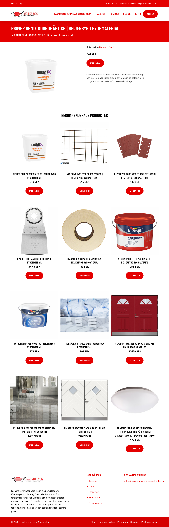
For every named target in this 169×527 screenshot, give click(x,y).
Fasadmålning (96, 503)
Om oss (115, 14)
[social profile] (21, 3)
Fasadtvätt (94, 491)
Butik (138, 14)
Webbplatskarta (149, 522)
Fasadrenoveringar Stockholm (72, 14)
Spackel (112, 47)
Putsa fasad (94, 497)
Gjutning (103, 47)
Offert (150, 14)
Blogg (127, 14)
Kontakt (103, 522)
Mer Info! (95, 63)
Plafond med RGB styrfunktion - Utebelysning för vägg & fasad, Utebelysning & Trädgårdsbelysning (135, 432)
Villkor (112, 522)
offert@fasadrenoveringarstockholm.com (138, 3)
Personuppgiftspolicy (128, 522)
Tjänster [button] (100, 14)
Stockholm (112, 3)
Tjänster (93, 481)
